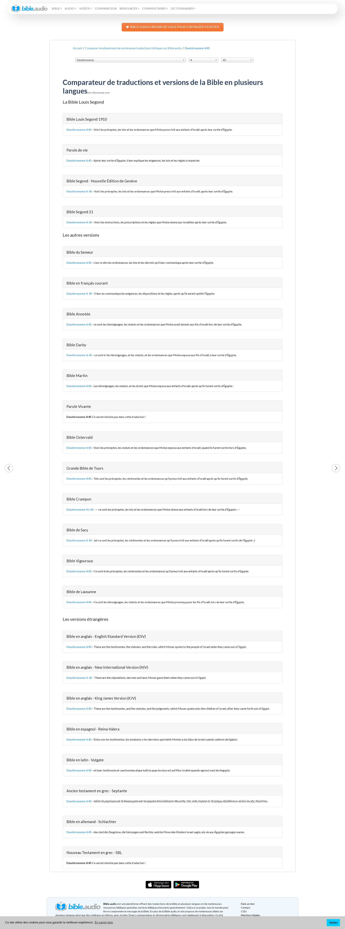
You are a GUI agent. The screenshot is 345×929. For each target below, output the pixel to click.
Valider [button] (333, 922)
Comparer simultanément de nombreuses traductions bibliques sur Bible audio (133, 48)
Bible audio (110, 903)
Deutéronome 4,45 (78, 324)
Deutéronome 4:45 (78, 129)
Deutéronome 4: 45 (79, 222)
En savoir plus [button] (104, 922)
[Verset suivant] (336, 468)
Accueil (77, 48)
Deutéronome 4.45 (78, 160)
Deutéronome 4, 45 (79, 355)
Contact (245, 907)
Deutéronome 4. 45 (79, 191)
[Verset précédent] (9, 468)
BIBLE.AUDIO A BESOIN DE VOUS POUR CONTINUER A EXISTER (174, 27)
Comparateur (106, 8)
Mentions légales (250, 915)
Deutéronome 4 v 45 (79, 509)
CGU (244, 911)
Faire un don (248, 903)
